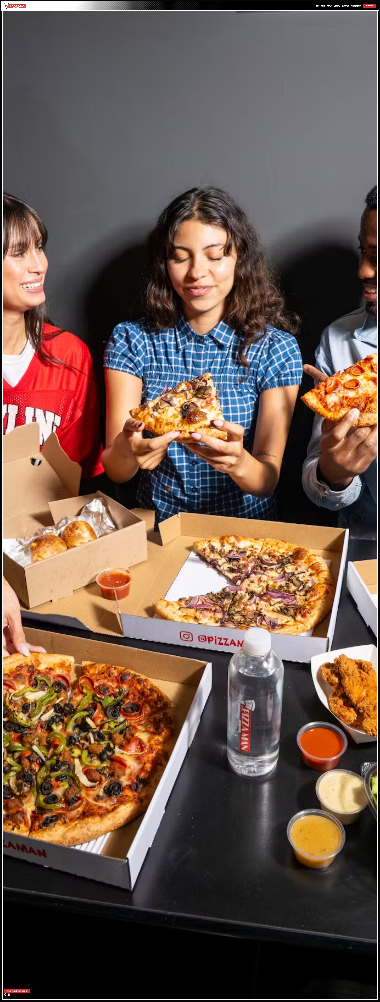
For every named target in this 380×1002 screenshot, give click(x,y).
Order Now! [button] (369, 6)
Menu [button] (317, 6)
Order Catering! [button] (356, 6)
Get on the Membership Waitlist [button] (17, 991)
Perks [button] (323, 6)
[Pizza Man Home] (15, 6)
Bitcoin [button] (329, 6)
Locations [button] (337, 6)
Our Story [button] (345, 6)
